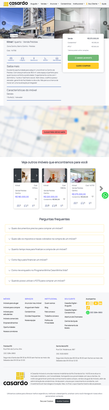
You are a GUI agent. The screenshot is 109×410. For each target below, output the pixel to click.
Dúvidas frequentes (32, 316)
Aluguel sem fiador (32, 307)
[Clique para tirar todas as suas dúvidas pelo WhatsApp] (105, 195)
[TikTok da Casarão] (88, 307)
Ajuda (103, 4)
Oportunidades (9, 327)
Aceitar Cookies (63, 401)
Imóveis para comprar (11, 307)
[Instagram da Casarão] (92, 303)
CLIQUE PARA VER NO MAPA (54, 132)
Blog (46, 307)
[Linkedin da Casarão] (100, 303)
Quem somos (50, 303)
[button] (15, 175)
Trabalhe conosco (52, 316)
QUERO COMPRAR (83, 66)
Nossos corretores (10, 331)
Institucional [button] (78, 4)
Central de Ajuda (71, 321)
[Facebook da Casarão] (88, 303)
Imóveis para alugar (11, 303)
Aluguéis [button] (34, 4)
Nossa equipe (30, 320)
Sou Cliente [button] (93, 4)
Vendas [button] (44, 4)
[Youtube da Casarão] (96, 303)
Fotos (7, 35)
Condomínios (66, 4)
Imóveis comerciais (10, 318)
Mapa (15, 35)
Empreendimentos (10, 323)
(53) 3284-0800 (96, 312)
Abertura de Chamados (73, 317)
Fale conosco (50, 311)
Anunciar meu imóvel (33, 303)
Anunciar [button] (54, 4)
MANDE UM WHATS (84, 58)
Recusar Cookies (46, 401)
